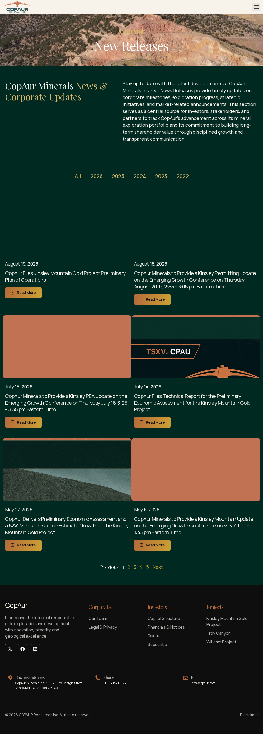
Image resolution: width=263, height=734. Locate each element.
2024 (140, 176)
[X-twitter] (9, 648)
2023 (161, 176)
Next (158, 567)
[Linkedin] (35, 648)
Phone (108, 677)
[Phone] (98, 678)
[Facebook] (22, 648)
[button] (256, 7)
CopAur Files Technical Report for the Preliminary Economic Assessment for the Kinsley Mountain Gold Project (192, 403)
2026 (96, 176)
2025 (118, 176)
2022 (182, 176)
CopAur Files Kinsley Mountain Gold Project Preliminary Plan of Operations (65, 276)
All (77, 176)
